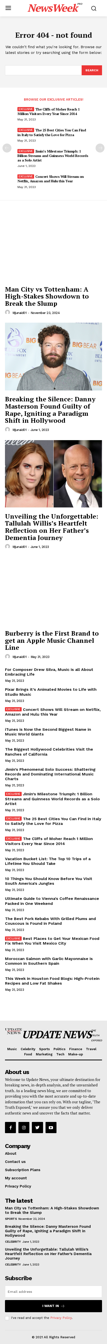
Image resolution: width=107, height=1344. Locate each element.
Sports (11, 1219)
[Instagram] (23, 1127)
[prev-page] (6, 148)
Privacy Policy (61, 1318)
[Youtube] (51, 1127)
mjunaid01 (19, 313)
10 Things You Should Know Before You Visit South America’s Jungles (48, 881)
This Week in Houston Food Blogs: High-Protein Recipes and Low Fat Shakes (52, 981)
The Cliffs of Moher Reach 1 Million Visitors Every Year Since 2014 (48, 111)
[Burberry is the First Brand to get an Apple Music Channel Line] (53, 591)
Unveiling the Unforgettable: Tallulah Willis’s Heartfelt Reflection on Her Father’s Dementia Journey (51, 527)
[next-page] (100, 148)
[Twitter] (37, 1127)
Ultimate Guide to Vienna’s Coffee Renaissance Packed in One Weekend (52, 901)
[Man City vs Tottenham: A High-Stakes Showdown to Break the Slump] (53, 247)
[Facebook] (10, 1127)
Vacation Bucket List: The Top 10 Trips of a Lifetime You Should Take (48, 861)
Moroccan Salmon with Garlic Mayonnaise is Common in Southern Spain (49, 961)
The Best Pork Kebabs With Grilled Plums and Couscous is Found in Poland (50, 921)
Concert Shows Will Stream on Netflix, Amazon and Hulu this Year (50, 178)
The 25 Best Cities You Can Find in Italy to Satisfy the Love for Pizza (51, 132)
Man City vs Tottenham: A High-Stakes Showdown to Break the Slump (47, 296)
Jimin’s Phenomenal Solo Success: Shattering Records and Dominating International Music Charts (50, 774)
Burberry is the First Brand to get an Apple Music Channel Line (52, 640)
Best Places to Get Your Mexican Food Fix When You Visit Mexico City (52, 941)
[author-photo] (8, 312)
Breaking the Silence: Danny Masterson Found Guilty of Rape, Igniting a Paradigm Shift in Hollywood (50, 409)
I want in (50, 1306)
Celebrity (13, 1241)
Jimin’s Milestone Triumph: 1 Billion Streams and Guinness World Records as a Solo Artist (52, 155)
